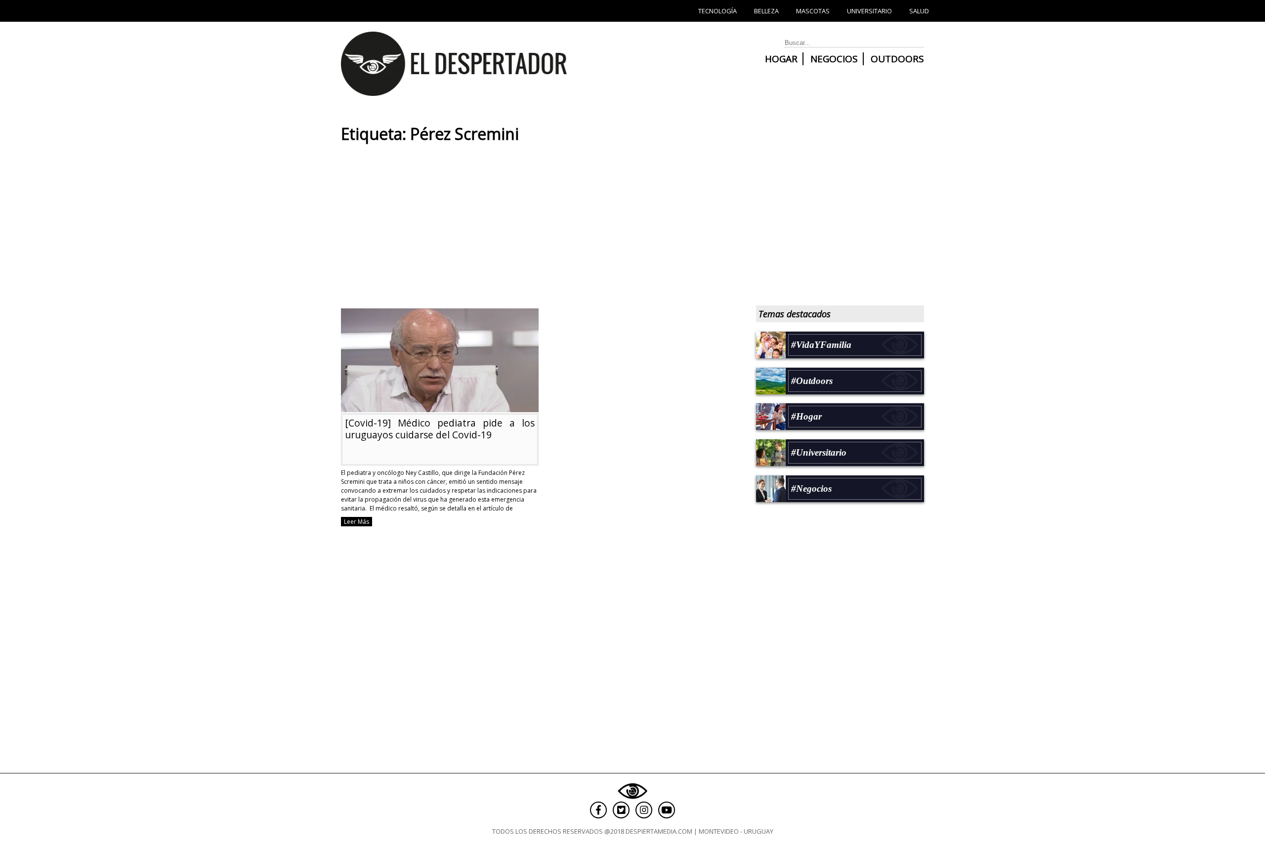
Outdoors (897, 58)
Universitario (869, 10)
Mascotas (813, 10)
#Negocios (811, 488)
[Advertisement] (539, 229)
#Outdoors (812, 381)
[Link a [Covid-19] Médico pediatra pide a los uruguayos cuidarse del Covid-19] (440, 407)
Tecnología (717, 10)
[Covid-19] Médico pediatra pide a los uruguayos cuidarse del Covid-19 (440, 428)
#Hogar (806, 416)
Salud (919, 10)
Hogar (781, 58)
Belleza (766, 10)
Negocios (834, 58)
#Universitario (818, 452)
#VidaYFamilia (821, 345)
